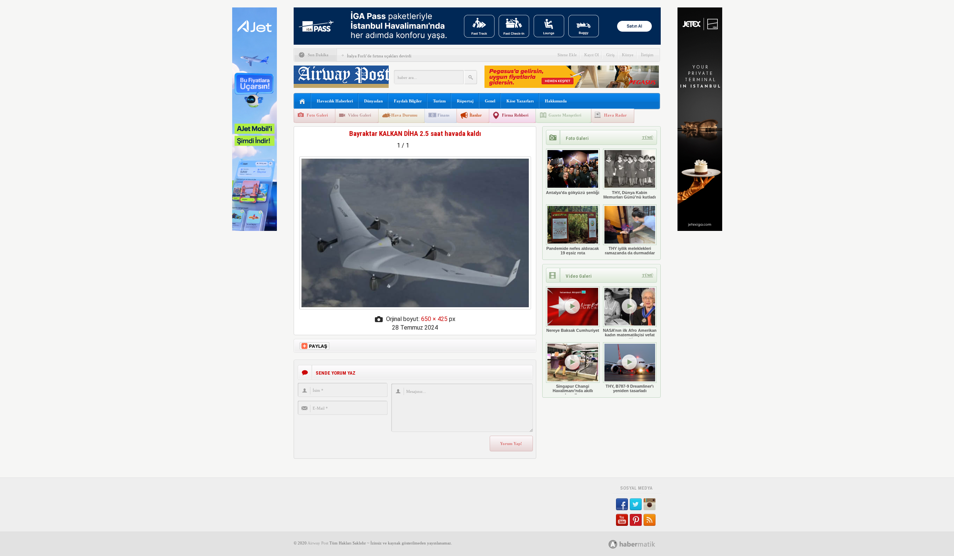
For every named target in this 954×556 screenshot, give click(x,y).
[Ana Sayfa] (302, 101)
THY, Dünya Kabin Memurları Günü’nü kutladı (629, 194)
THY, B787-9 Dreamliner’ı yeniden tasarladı (630, 388)
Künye (628, 55)
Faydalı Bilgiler (408, 101)
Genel (490, 101)
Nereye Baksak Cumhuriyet (572, 330)
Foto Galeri (317, 115)
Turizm (439, 101)
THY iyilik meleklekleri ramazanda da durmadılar (630, 250)
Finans (443, 115)
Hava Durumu (404, 115)
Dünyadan (373, 101)
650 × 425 (434, 319)
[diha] (415, 307)
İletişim (647, 55)
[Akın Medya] (613, 544)
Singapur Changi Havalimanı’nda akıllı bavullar (573, 390)
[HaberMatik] (640, 544)
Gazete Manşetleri (565, 115)
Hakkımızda (556, 101)
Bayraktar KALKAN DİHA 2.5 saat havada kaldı (415, 133)
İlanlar (476, 115)
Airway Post (317, 543)
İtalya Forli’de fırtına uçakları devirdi (379, 56)
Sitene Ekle (567, 55)
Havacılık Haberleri (335, 101)
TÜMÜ (647, 138)
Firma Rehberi (515, 115)
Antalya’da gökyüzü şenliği (572, 192)
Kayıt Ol (591, 55)
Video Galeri (359, 115)
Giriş (610, 55)
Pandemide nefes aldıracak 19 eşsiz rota (572, 250)
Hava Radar (615, 115)
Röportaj (465, 101)
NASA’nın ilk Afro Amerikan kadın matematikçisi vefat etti (630, 334)
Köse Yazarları (520, 101)
